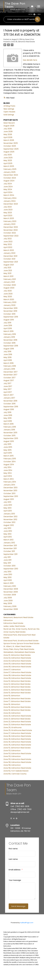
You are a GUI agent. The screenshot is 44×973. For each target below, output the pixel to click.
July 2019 (7, 322)
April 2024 (7, 192)
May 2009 (7, 603)
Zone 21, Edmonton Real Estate (16, 718)
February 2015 (9, 458)
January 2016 (9, 429)
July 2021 (7, 267)
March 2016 (8, 424)
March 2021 (8, 276)
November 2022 (10, 230)
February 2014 (9, 482)
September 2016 (10, 406)
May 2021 (7, 273)
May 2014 (7, 473)
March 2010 (8, 583)
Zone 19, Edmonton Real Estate (16, 710)
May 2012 (7, 534)
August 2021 (8, 264)
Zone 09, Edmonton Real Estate (17, 678)
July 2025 (7, 154)
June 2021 (7, 270)
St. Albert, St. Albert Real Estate (17, 646)
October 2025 (9, 146)
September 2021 (10, 261)
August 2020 (8, 288)
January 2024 (9, 201)
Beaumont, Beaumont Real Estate (18, 617)
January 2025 (9, 172)
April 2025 (7, 163)
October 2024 (9, 178)
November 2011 (10, 548)
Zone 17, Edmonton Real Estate (17, 701)
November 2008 (10, 609)
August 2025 (8, 151)
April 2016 (7, 421)
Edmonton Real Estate (13, 623)
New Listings (8, 109)
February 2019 (9, 334)
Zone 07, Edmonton (12, 669)
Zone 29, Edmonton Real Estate (17, 739)
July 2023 (7, 207)
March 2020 (8, 299)
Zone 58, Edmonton (12, 765)
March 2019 (8, 331)
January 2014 (9, 484)
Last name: (13, 859)
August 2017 (8, 380)
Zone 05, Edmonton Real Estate (17, 663)
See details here (30, 60)
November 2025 (10, 143)
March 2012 (8, 539)
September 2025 (11, 149)
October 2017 (9, 377)
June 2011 (7, 560)
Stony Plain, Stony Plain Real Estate (18, 649)
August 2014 (8, 464)
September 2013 (10, 496)
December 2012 (10, 516)
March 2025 (8, 166)
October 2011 (9, 551)
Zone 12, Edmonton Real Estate (16, 684)
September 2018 (10, 345)
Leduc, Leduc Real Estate (14, 626)
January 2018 (9, 369)
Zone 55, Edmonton (12, 756)
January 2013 (9, 513)
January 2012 (9, 542)
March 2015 (8, 455)
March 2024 (8, 195)
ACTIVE (31, 14)
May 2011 (7, 563)
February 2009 (9, 606)
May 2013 (7, 508)
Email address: (15, 869)
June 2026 (8, 131)
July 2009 (7, 597)
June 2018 (7, 354)
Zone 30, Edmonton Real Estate (17, 742)
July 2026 (7, 128)
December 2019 (10, 308)
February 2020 (9, 302)
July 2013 (7, 502)
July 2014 (7, 467)
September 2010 (10, 568)
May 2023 (7, 212)
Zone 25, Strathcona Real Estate (17, 730)
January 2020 (9, 305)
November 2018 (10, 340)
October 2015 (9, 435)
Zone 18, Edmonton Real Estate (17, 707)
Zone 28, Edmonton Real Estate (17, 736)
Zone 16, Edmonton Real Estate (17, 698)
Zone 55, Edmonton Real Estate (17, 759)
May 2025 (7, 160)
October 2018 (9, 343)
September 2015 (10, 438)
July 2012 (7, 528)
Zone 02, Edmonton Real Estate (17, 658)
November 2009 (10, 592)
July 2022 (7, 238)
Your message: (15, 880)
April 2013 (7, 510)
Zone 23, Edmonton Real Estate (17, 724)
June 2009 (8, 600)
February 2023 (9, 221)
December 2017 (10, 372)
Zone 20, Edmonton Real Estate (17, 716)
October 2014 (9, 461)
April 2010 (7, 580)
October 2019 (9, 314)
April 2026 (7, 137)
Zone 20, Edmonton (12, 713)
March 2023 (8, 218)
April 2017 (7, 392)
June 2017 (7, 386)
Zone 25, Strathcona (12, 727)
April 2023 (7, 215)
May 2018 (7, 357)
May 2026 (7, 134)
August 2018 (8, 348)
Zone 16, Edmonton (11, 695)
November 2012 (10, 519)
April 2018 (7, 360)
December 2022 (10, 227)
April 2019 (7, 328)
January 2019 (9, 337)
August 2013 (8, 499)
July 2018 (7, 351)
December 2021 (10, 256)
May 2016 (7, 418)
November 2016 (10, 401)
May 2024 (7, 189)
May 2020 (7, 296)
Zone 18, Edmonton (11, 704)
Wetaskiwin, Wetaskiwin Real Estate (19, 652)
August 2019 (8, 319)
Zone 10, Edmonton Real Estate (17, 681)
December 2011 (10, 545)
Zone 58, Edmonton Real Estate (17, 768)
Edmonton (8, 620)
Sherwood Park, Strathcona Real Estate (20, 640)
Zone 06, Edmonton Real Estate (17, 666)
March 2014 (8, 479)
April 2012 (7, 536)
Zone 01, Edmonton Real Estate (17, 655)
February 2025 (9, 169)
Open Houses (9, 111)
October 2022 (9, 233)
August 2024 (8, 180)
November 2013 (10, 490)
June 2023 (7, 209)
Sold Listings (8, 114)
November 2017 (10, 374)
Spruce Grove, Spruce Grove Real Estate (21, 643)
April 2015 (7, 453)
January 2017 (9, 398)
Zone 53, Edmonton (12, 750)
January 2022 (9, 253)
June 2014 (7, 470)
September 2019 (10, 316)
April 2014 (7, 476)
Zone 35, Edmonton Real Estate (23, 42)
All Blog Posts (9, 106)
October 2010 (9, 565)
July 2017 (7, 383)
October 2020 (9, 285)
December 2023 (10, 204)
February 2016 (9, 427)
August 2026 (8, 125)
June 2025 (8, 157)
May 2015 (7, 450)
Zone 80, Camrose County (15, 773)
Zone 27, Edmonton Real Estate (17, 733)
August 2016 (8, 409)
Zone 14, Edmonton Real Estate (17, 690)
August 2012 (8, 525)
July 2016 (7, 412)
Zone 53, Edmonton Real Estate (17, 753)
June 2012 (7, 531)
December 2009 (10, 589)
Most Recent (9, 123)
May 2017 (7, 389)
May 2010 (7, 577)
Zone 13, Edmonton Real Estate (16, 687)
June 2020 (8, 293)
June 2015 (7, 447)
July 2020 (7, 290)
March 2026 (8, 140)
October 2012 (9, 522)
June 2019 (7, 325)
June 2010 (7, 574)
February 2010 (9, 586)
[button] (11, 818)
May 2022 (7, 244)
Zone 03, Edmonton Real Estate (17, 661)
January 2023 (9, 224)
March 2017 (8, 395)
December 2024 (10, 175)
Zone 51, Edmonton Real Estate (17, 747)
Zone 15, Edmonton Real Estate (17, 692)
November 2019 (10, 311)
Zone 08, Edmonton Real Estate (17, 675)
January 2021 (9, 282)
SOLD (39, 14)
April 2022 (7, 247)
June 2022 (7, 241)
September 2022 (10, 235)
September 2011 (10, 554)
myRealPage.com (26, 923)
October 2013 (9, 493)
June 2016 (7, 415)
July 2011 (7, 557)
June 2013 (7, 505)
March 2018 (8, 363)
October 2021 (9, 259)
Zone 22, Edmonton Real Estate (17, 721)
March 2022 (8, 250)
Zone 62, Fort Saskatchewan (16, 771)
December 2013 (10, 487)
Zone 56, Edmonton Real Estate (17, 762)
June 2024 (8, 186)
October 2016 (9, 403)
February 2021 (9, 279)
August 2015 (8, 441)
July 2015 (7, 444)
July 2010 (7, 571)
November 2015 (10, 432)
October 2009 (9, 594)
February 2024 (9, 198)
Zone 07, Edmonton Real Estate (17, 672)
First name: (13, 848)
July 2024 (7, 183)
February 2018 (9, 366)
